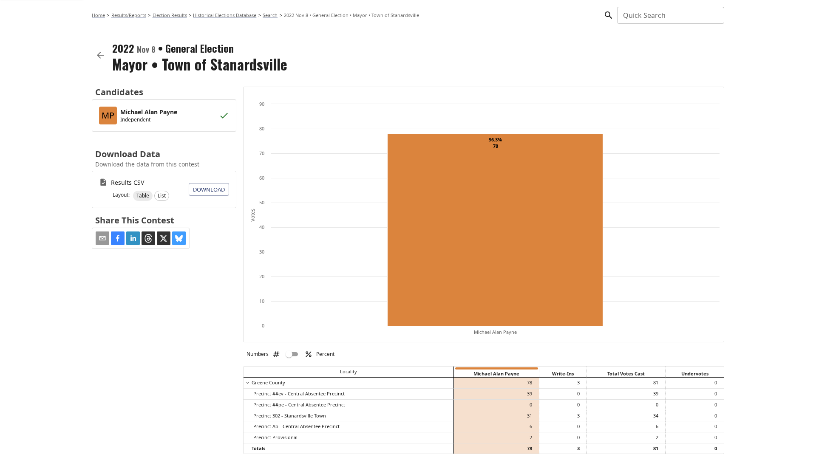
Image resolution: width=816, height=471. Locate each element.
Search (270, 15)
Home (98, 15)
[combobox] (670, 15)
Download (209, 189)
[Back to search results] (100, 55)
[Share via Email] (102, 238)
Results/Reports (128, 15)
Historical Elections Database (224, 15)
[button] (143, 196)
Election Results (170, 15)
